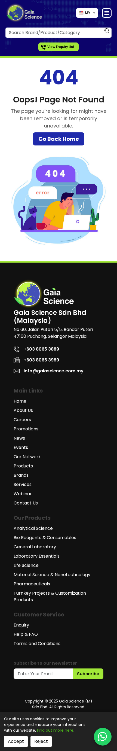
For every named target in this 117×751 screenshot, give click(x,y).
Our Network (27, 457)
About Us (23, 410)
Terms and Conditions (37, 643)
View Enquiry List (61, 46)
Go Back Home (58, 139)
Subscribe (88, 674)
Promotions (26, 429)
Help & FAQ (26, 634)
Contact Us (26, 503)
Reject (41, 741)
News (19, 438)
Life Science (26, 565)
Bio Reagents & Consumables (45, 537)
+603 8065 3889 (41, 349)
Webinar (23, 494)
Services (23, 484)
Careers (22, 419)
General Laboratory (35, 547)
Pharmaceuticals (32, 584)
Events (21, 447)
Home (20, 401)
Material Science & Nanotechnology (52, 574)
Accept (16, 741)
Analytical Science (33, 528)
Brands (21, 475)
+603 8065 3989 (41, 360)
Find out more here (55, 730)
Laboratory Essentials (37, 556)
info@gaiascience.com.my (54, 371)
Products (23, 466)
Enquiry (21, 625)
